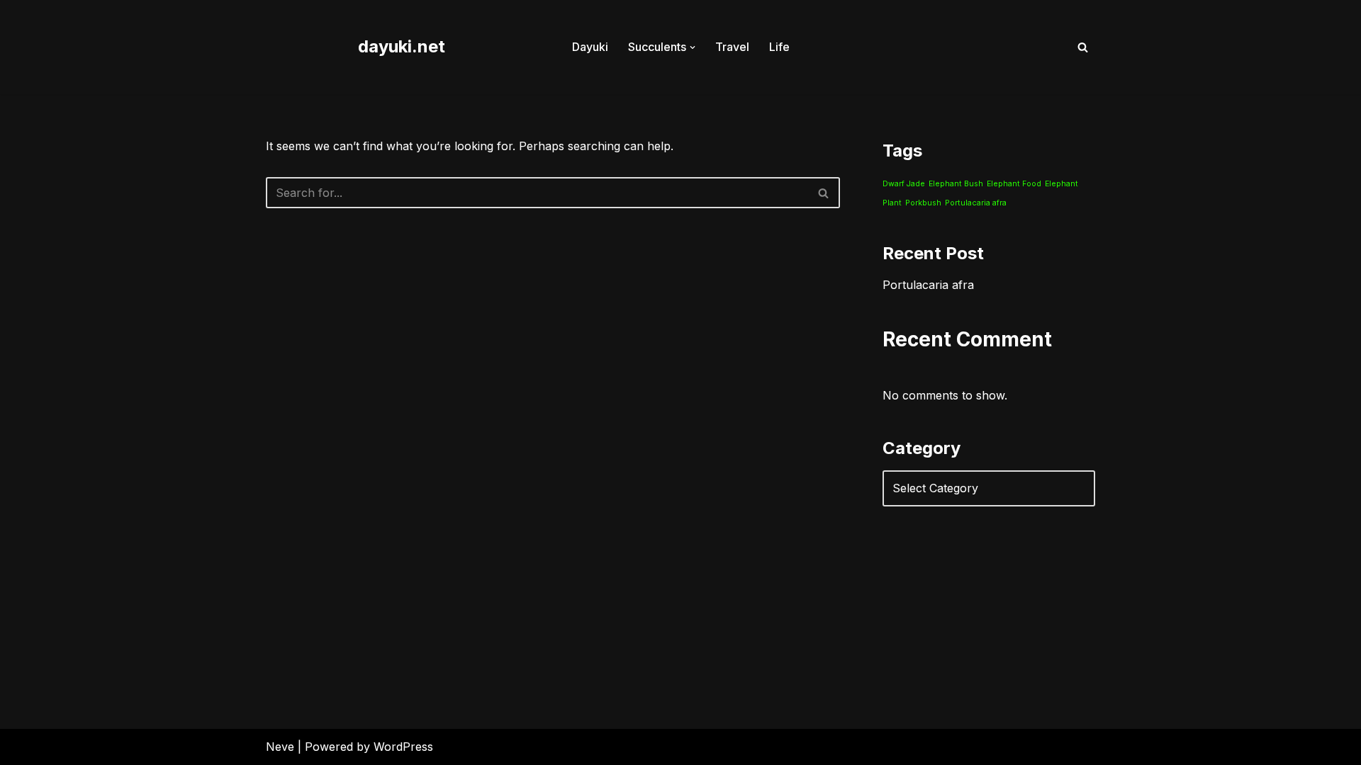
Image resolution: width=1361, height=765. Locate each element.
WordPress (403, 747)
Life (779, 47)
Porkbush (923, 203)
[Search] (1082, 47)
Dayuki (590, 47)
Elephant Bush (956, 183)
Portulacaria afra (976, 203)
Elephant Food (1014, 183)
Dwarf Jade (904, 183)
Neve (280, 747)
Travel (732, 47)
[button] (692, 47)
